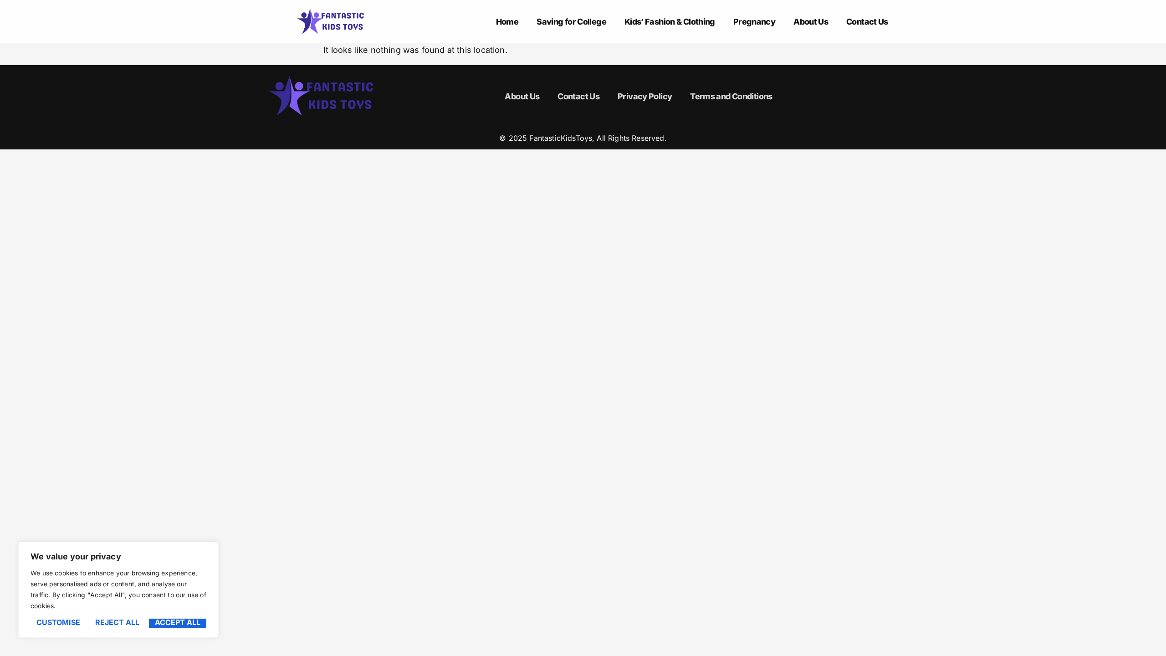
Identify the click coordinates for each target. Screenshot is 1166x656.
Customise (58, 623)
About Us (810, 21)
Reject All (117, 623)
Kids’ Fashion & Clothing (669, 21)
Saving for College (571, 21)
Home (507, 21)
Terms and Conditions (731, 96)
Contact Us (867, 21)
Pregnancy (754, 21)
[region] (118, 590)
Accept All (177, 623)
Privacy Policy (645, 96)
